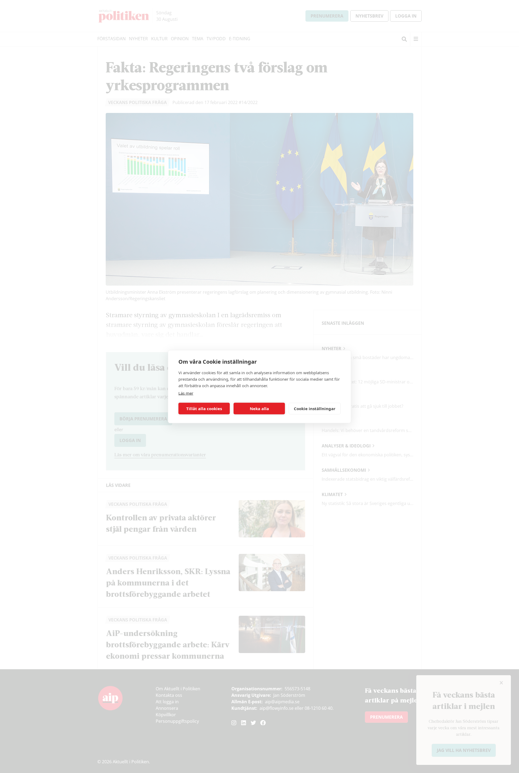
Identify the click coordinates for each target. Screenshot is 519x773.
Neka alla (259, 408)
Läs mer (185, 393)
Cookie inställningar (314, 408)
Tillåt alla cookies (204, 408)
